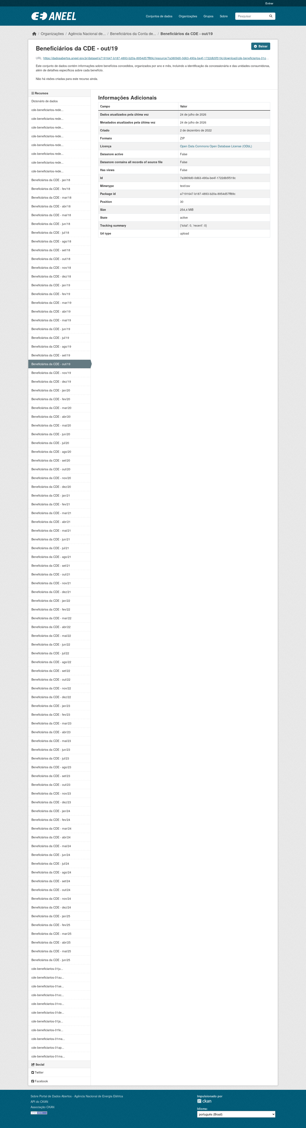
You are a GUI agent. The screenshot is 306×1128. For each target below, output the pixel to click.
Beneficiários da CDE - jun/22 (50, 644)
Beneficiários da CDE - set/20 (50, 460)
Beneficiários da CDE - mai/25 (51, 951)
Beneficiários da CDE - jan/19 (50, 285)
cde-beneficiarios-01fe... (47, 1030)
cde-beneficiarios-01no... (47, 1004)
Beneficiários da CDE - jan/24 (50, 811)
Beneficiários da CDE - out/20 (50, 469)
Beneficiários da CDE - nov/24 (51, 898)
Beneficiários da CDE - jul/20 (50, 443)
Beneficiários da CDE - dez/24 (51, 907)
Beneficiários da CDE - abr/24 (51, 837)
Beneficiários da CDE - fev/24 (50, 820)
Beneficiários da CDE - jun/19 (50, 329)
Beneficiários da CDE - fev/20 (50, 399)
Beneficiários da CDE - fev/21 (50, 504)
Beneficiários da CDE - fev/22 (50, 609)
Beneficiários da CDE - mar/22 (51, 618)
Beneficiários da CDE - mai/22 (51, 635)
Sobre (224, 16)
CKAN (204, 1101)
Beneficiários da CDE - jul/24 (50, 863)
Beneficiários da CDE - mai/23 (51, 741)
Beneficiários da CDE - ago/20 (51, 451)
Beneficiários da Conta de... (133, 33)
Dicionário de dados (44, 101)
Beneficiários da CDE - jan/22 (50, 600)
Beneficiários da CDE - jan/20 (50, 390)
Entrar (269, 3)
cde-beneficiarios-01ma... (48, 1039)
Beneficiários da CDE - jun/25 (50, 960)
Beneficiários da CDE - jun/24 (50, 855)
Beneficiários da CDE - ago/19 (51, 346)
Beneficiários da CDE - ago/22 (51, 662)
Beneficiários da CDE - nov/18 (51, 267)
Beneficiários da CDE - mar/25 (51, 933)
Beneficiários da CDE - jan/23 (50, 706)
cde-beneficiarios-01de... (47, 1012)
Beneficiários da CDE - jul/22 (50, 653)
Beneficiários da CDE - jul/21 (50, 548)
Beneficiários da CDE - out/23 (50, 784)
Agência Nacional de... (87, 33)
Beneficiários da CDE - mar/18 (51, 197)
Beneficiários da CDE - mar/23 (51, 723)
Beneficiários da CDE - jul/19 (50, 338)
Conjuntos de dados (159, 16)
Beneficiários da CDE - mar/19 (51, 302)
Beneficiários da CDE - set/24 (50, 881)
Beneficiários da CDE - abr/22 (51, 627)
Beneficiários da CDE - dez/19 (51, 381)
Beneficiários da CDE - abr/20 (51, 416)
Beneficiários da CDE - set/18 (50, 250)
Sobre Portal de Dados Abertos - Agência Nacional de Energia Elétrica (77, 1096)
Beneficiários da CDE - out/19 (186, 33)
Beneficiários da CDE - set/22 (50, 671)
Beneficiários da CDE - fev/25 (50, 925)
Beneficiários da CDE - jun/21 (50, 539)
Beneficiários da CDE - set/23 (50, 776)
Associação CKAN (42, 1107)
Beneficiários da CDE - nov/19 (51, 373)
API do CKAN (39, 1101)
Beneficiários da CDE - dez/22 (51, 697)
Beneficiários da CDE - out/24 (50, 890)
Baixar (263, 46)
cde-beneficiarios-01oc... (47, 995)
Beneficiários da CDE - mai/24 (51, 846)
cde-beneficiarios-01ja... (47, 1021)
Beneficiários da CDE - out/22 (50, 679)
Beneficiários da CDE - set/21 (50, 565)
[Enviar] (271, 16)
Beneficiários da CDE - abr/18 (51, 206)
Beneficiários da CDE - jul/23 (50, 758)
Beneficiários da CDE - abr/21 (51, 522)
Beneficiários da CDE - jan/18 (50, 180)
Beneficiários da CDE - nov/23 (51, 793)
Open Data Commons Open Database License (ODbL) (216, 146)
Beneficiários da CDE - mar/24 (51, 828)
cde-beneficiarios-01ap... (47, 1047)
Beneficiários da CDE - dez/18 (51, 276)
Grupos (208, 16)
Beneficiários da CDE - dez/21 (51, 592)
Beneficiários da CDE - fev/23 (50, 714)
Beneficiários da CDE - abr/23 (51, 732)
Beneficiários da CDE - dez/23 (51, 802)
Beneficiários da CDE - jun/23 (50, 749)
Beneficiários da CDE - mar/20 (51, 408)
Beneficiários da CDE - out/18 (50, 259)
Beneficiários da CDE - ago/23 (51, 767)
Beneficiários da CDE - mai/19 (51, 320)
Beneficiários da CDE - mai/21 (51, 530)
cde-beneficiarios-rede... (47, 110)
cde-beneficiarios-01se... (47, 986)
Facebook (41, 1081)
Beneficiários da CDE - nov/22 (51, 688)
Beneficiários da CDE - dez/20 (51, 487)
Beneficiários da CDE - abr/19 (51, 311)
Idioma (202, 1109)
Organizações (188, 16)
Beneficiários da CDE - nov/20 (51, 478)
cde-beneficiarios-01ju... (47, 968)
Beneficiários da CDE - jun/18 (50, 224)
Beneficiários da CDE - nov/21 (51, 583)
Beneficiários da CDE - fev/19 (50, 294)
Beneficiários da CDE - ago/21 (51, 557)
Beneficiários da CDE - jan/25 (50, 916)
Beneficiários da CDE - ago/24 (51, 872)
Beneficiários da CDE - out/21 (50, 574)
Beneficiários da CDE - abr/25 (51, 942)
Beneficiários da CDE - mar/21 (51, 513)
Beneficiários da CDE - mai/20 (51, 425)
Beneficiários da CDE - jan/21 (50, 495)
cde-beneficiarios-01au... (47, 977)
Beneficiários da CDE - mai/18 (51, 215)
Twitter (39, 1072)
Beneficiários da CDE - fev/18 (50, 189)
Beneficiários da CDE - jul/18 (50, 232)
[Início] (34, 33)
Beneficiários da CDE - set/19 (50, 355)
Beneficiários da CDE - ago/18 (51, 241)
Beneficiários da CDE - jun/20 (50, 434)
